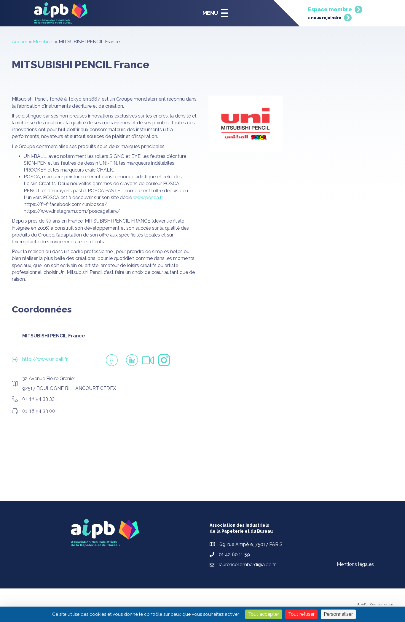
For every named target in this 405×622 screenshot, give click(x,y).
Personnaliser (338, 614)
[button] (214, 13)
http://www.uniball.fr (45, 359)
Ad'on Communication (377, 604)
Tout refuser (301, 614)
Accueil (20, 42)
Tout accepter (263, 614)
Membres (43, 42)
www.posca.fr (148, 197)
